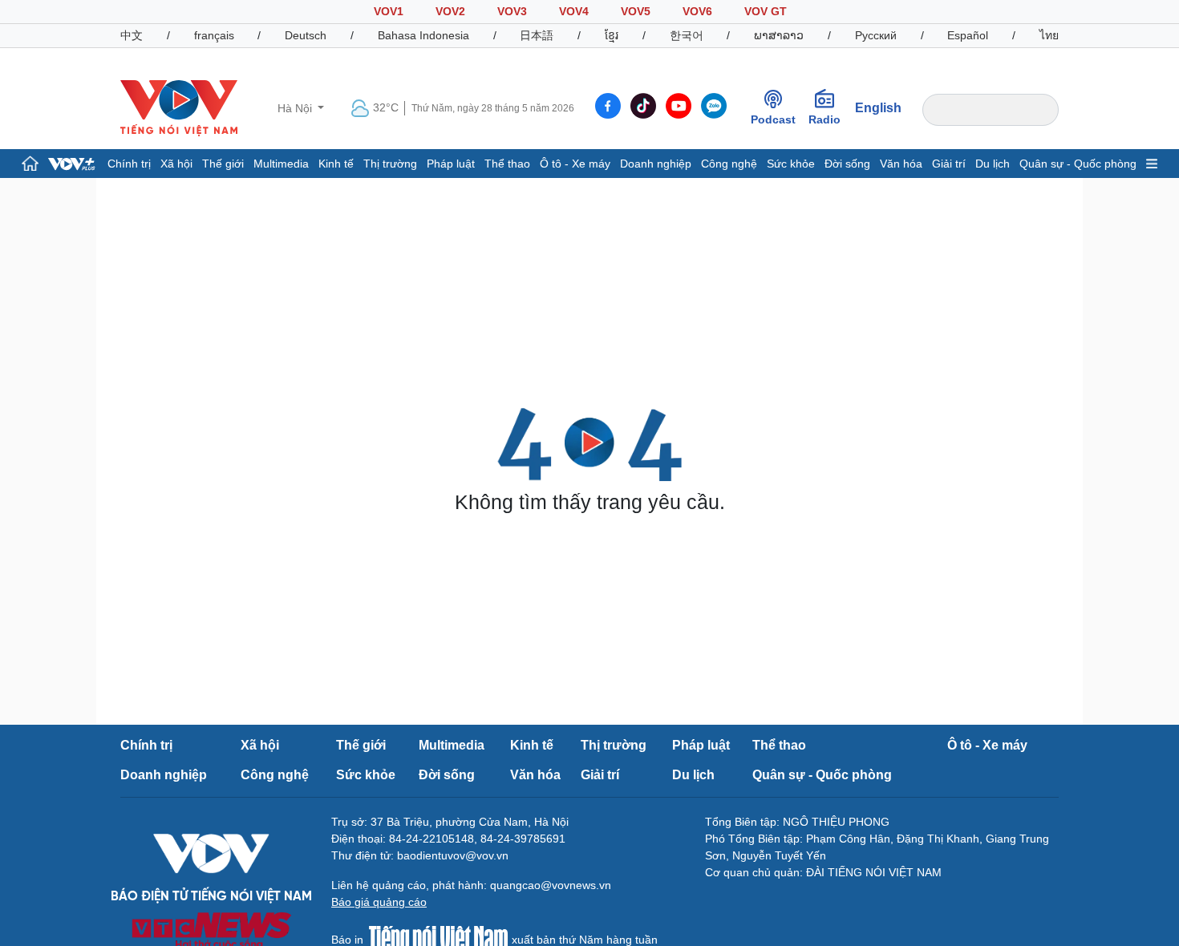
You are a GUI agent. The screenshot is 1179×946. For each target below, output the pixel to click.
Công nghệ (729, 163)
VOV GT (765, 11)
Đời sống (847, 163)
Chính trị (129, 163)
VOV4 (574, 11)
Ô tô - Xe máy (575, 163)
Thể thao (507, 163)
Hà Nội (296, 108)
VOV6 (697, 11)
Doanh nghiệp (655, 163)
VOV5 (635, 11)
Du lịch (992, 163)
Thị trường (390, 163)
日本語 (536, 35)
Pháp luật (451, 163)
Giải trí (949, 163)
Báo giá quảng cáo (379, 901)
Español (967, 35)
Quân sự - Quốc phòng (1077, 163)
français (214, 35)
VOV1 (388, 11)
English (878, 108)
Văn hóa (901, 163)
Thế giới (223, 163)
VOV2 (450, 11)
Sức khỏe (791, 163)
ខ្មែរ (611, 35)
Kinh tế (336, 163)
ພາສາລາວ (779, 35)
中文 (131, 35)
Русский (876, 35)
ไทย (1049, 35)
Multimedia (281, 163)
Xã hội (176, 163)
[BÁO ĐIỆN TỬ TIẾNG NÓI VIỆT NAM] (178, 107)
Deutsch (305, 35)
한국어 (686, 35)
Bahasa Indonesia (423, 35)
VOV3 (512, 11)
